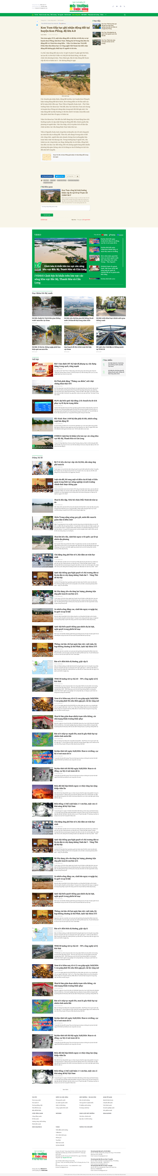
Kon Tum (46, 180)
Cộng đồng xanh (37, 1116)
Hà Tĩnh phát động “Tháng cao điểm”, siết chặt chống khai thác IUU (74, 382)
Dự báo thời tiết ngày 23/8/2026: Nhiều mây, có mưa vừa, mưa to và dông (109, 249)
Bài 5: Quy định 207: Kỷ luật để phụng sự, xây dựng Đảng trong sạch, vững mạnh (75, 365)
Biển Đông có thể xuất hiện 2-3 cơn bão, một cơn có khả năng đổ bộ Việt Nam (75, 805)
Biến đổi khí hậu (36, 1110)
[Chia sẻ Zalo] (37, 25)
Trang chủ (43, 20)
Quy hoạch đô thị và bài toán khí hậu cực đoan (77, 348)
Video (101, 14)
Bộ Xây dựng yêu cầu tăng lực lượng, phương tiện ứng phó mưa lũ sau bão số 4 (75, 592)
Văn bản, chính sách (85, 1116)
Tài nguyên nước (61, 1100)
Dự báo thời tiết (60, 1145)
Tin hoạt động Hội (37, 1105)
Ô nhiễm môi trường (85, 1105)
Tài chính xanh (107, 1105)
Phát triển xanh (36, 1124)
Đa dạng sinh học (84, 1108)
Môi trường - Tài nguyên (56, 14)
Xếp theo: (74, 219)
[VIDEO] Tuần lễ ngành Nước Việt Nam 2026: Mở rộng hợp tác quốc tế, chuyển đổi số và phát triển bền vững (110, 270)
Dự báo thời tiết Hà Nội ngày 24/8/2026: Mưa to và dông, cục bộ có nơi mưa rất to (75, 769)
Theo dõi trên (97, 234)
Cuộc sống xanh (76, 14)
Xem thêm (65, 1089)
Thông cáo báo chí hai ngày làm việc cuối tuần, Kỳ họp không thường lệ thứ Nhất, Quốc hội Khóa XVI (75, 645)
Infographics (37, 1127)
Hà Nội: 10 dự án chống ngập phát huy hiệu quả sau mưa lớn (46, 348)
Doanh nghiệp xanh (108, 1108)
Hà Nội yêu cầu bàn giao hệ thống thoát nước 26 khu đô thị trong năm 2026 (78, 319)
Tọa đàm (58, 1140)
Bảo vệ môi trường (84, 1100)
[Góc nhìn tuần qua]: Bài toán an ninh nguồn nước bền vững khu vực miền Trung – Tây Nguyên (109, 259)
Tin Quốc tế (35, 1102)
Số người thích (86, 219)
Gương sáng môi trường (39, 1121)
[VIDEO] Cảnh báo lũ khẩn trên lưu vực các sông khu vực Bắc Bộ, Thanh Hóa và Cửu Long (59, 279)
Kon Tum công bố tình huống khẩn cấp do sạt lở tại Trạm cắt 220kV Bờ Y (75, 192)
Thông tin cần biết (85, 1127)
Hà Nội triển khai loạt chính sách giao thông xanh (110, 319)
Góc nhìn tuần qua (61, 1135)
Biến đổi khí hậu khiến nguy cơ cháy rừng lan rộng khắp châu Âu (75, 787)
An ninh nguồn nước (62, 1102)
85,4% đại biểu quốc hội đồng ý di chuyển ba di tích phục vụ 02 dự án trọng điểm (75, 402)
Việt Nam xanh (60, 1142)
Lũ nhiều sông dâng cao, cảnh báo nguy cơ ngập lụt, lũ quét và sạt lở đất (76, 610)
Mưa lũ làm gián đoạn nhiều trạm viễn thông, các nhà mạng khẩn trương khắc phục (75, 717)
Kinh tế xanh (67, 14)
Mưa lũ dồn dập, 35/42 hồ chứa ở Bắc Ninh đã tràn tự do (75, 501)
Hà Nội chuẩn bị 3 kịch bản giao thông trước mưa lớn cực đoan (46, 319)
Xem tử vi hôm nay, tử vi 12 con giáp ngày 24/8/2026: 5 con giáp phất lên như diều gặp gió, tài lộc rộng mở (76, 699)
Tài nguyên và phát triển (86, 1102)
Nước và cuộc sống (44, 14)
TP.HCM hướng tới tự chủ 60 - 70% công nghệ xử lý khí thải (76, 680)
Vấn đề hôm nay (36, 1108)
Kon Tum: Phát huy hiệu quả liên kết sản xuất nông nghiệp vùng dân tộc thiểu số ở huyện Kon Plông (109, 26)
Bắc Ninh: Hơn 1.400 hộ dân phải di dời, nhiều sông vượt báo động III (75, 420)
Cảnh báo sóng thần (73, 180)
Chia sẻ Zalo (60, 176)
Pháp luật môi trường (93, 14)
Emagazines (107, 1113)
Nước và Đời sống (61, 1105)
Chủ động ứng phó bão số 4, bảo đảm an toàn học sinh (74, 556)
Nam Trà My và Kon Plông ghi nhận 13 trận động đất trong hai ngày (70, 156)
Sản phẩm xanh (107, 1110)
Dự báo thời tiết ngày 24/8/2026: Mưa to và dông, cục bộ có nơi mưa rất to (110, 241)
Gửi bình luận (47, 215)
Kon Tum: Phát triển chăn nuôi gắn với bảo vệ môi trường (108, 41)
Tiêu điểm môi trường (62, 1130)
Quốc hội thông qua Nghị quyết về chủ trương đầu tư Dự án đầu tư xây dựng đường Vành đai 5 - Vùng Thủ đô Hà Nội (76, 575)
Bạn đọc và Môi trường (85, 1119)
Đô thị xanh (61, 20)
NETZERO (84, 14)
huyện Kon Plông (61, 180)
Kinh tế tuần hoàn (108, 1100)
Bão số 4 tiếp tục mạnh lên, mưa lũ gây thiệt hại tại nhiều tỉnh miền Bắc (75, 735)
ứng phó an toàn (48, 182)
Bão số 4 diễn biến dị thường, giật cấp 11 (71, 661)
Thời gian (79, 219)
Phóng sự (58, 1137)
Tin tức (36, 14)
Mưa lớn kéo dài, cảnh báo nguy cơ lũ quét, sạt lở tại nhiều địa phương (76, 538)
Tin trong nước (36, 1100)
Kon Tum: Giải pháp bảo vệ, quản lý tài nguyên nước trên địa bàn (109, 34)
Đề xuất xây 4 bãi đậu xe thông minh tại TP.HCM (110, 348)
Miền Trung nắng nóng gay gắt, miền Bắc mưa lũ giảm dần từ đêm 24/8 (75, 518)
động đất (53, 180)
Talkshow (58, 1132)
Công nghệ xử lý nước (62, 1108)
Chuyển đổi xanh (107, 1102)
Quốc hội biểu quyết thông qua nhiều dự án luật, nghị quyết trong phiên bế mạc (74, 628)
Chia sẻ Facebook (47, 176)
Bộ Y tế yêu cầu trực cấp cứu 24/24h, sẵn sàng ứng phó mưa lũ (75, 463)
